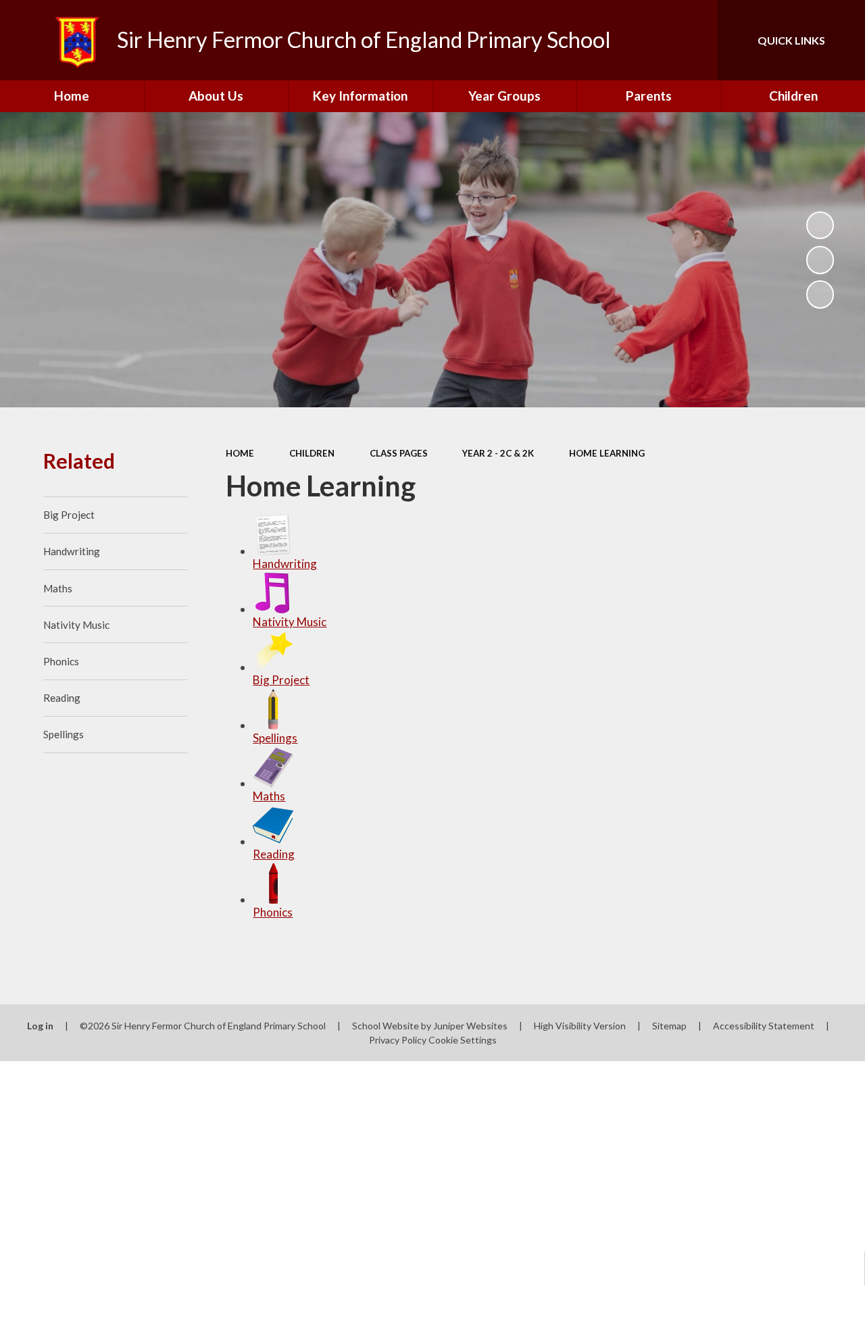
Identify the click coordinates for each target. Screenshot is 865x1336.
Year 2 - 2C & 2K (498, 453)
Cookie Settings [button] (462, 1040)
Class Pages (399, 453)
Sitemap (669, 1025)
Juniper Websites (470, 1025)
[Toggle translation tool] (650, 40)
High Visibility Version (580, 1025)
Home (240, 453)
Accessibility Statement (763, 1025)
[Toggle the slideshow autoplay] (820, 225)
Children (312, 453)
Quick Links (791, 40)
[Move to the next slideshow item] (820, 294)
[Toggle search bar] (695, 40)
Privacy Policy (397, 1040)
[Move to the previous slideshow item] (820, 260)
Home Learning (607, 453)
